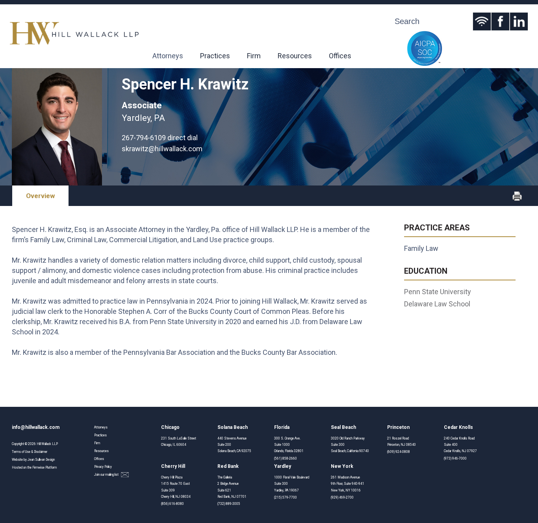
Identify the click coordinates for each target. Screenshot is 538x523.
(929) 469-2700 (342, 497)
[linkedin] (519, 21)
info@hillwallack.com (35, 427)
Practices (215, 56)
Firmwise (38, 467)
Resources (295, 56)
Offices (340, 56)
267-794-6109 (144, 138)
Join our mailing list (106, 475)
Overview (40, 196)
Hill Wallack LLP (47, 444)
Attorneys (167, 56)
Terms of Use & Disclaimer (29, 452)
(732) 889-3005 (228, 504)
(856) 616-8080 (172, 504)
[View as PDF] (517, 199)
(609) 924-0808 (398, 452)
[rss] (482, 21)
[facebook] (500, 21)
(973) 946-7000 (455, 458)
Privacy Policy (103, 467)
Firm (254, 56)
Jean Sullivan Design (41, 460)
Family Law (421, 248)
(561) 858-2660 (285, 458)
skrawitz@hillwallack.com (162, 149)
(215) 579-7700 (285, 497)
